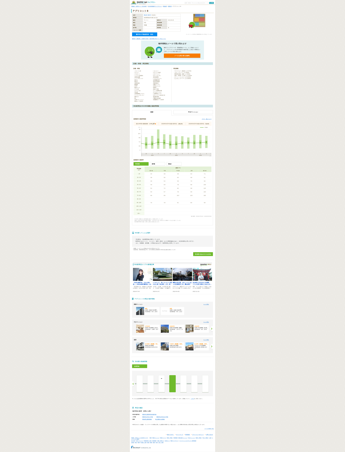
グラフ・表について (206, 119)
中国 (157, 442)
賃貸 (151, 437)
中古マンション (191, 437)
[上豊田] (183, 383)
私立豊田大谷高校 (160, 419)
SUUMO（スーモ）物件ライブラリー (143, 2)
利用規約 (187, 434)
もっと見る (206, 304)
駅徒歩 (170, 164)
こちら (192, 398)
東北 (136, 442)
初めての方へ (170, 434)
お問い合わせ (209, 434)
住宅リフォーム (139, 440)
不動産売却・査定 (148, 440)
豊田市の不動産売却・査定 (144, 34)
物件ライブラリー (175, 440)
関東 (139, 442)
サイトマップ (179, 434)
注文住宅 (133, 440)
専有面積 (137, 164)
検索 (212, 3)
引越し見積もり (160, 440)
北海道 (132, 442)
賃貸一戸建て (170, 437)
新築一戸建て (199, 437)
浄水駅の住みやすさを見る (203, 254)
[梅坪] (194, 383)
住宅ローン (167, 440)
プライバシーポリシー (198, 434)
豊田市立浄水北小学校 (162, 417)
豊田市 (170, 6)
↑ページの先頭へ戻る (209, 428)
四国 (154, 442)
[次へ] (211, 328)
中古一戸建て (205, 437)
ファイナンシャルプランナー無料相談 (187, 440)
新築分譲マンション (182, 437)
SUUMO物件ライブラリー (155, 6)
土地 (210, 437)
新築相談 (154, 440)
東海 (148, 442)
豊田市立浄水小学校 (147, 417)
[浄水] (172, 383)
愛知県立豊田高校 (147, 419)
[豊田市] (205, 383)
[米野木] (139, 383)
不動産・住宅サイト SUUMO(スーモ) (139, 437)
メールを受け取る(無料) (182, 55)
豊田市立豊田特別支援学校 (149, 414)
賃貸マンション (155, 437)
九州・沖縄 (160, 442)
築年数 (153, 164)
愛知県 (165, 6)
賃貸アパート (163, 437)
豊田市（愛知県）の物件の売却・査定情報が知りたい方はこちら (149, 38)
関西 (151, 442)
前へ (133, 384)
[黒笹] (150, 383)
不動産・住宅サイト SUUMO (139, 6)
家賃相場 (176, 437)
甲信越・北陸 (143, 442)
